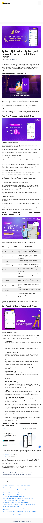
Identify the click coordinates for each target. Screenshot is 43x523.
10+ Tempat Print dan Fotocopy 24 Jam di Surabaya (14, 494)
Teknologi (5, 471)
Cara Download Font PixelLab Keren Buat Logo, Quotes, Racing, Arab (18, 498)
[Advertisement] (21, 14)
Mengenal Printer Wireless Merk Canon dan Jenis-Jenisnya (15, 502)
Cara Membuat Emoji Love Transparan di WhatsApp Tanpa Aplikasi (18, 472)
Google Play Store (8, 454)
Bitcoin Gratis (32, 462)
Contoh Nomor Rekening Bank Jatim (11, 506)
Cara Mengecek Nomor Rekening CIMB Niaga (13, 514)
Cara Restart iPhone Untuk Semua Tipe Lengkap (13, 500)
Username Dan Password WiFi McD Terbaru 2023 (14, 496)
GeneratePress (28, 521)
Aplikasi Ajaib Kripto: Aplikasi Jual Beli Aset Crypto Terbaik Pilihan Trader (19, 487)
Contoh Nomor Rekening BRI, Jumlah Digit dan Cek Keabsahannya (17, 491)
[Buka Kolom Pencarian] (36, 3)
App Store (7, 456)
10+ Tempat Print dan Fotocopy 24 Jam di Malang (14, 492)
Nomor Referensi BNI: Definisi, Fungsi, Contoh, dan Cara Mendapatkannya (19, 504)
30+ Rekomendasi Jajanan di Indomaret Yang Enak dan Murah (17, 474)
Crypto (11, 300)
